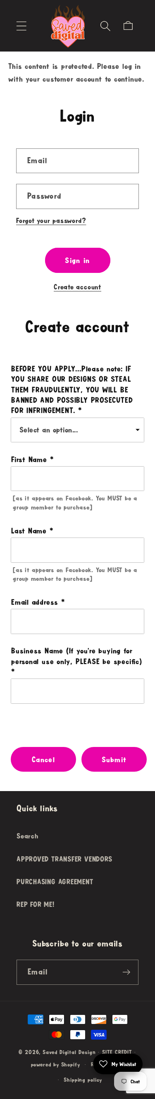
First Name (29, 459)
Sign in (77, 260)
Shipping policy (83, 1079)
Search (27, 835)
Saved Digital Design (69, 1052)
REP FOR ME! (36, 904)
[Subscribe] (126, 972)
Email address (34, 601)
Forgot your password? (51, 220)
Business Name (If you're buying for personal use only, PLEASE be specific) (76, 655)
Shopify (70, 1064)
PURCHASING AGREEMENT (55, 881)
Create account (77, 286)
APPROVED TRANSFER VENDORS (64, 859)
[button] (21, 26)
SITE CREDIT (117, 1052)
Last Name (29, 530)
